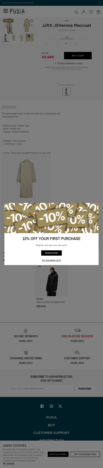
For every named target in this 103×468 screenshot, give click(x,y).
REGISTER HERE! (51, 253)
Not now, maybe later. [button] (51, 260)
